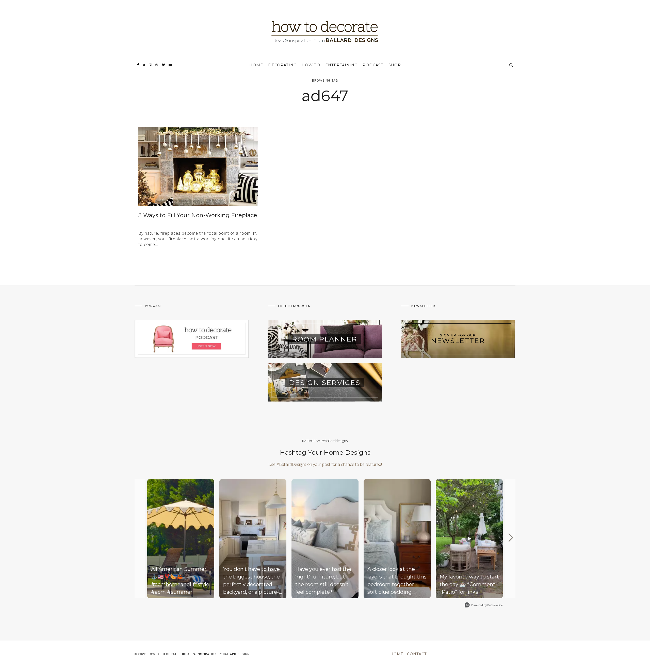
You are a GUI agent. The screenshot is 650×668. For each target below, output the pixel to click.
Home (256, 65)
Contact (417, 654)
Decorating (282, 65)
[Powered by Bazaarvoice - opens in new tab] (484, 605)
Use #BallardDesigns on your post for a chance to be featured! (325, 464)
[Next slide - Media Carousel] (510, 537)
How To (311, 65)
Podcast (373, 65)
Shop (394, 65)
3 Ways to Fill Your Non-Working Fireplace (197, 215)
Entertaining (341, 65)
